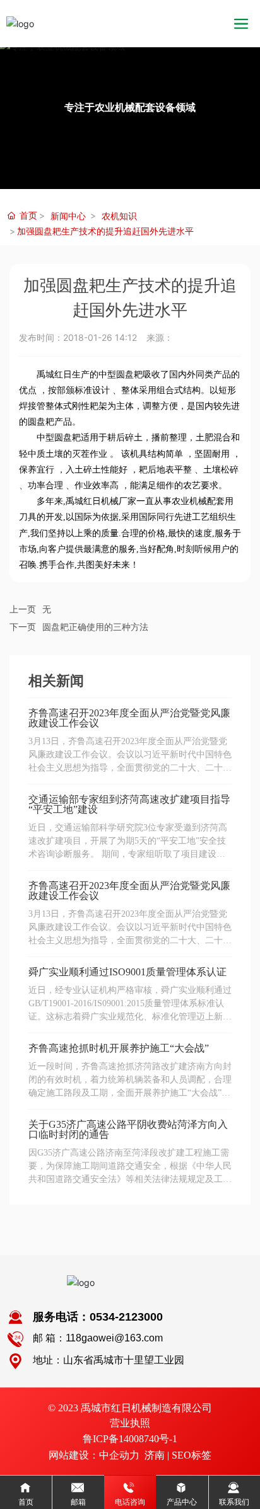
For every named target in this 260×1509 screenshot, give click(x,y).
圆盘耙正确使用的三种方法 (95, 627)
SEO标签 (191, 1455)
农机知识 (119, 215)
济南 (155, 1455)
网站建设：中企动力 (94, 1455)
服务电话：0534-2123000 (98, 1317)
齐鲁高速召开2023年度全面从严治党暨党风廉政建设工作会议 (129, 718)
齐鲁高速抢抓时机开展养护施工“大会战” (118, 1048)
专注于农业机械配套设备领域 (130, 107)
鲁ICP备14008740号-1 (130, 1438)
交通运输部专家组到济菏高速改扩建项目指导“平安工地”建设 (129, 804)
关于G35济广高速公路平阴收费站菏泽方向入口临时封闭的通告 (128, 1129)
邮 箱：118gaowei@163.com (98, 1338)
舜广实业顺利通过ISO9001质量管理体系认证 (127, 972)
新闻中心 (68, 215)
